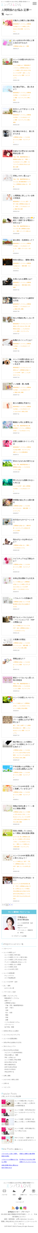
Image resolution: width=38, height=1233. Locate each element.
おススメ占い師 (17, 836)
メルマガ (4, 1194)
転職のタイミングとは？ (23, 340)
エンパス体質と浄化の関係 (20, 708)
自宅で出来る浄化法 (18, 893)
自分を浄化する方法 (24, 752)
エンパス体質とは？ (18, 65)
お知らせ (28, 231)
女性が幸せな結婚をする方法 (12, 1042)
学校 (18, 209)
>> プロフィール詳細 (19, 936)
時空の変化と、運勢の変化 (23, 260)
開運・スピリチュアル (21, 97)
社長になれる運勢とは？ (23, 279)
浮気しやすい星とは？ (22, 176)
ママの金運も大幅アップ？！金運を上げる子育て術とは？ (23, 719)
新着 (14, 1194)
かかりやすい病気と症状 (21, 411)
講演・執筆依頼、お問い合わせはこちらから (19, 1219)
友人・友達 (8, 1012)
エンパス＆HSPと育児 (11, 969)
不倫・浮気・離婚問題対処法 (20, 157)
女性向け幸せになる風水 (11, 1031)
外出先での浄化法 (9, 1069)
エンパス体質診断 (9, 973)
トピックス (22, 231)
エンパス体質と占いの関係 (12, 964)
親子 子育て (16, 725)
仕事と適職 (20, 309)
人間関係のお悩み (18, 46)
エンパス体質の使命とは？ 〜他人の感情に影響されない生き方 (23, 361)
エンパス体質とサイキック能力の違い (16, 957)
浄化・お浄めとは (9, 1057)
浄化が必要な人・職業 (11, 1055)
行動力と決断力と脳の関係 (23, 20)
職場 (16, 209)
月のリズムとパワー (10, 1046)
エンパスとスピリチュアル (12, 1034)
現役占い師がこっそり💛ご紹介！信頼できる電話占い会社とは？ (24, 220)
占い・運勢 (26, 46)
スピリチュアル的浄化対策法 (20, 883)
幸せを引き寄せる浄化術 (11, 1050)
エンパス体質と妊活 (10, 967)
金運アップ (24, 725)
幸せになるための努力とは (23, 461)
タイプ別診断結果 (9, 978)
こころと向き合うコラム (23, 430)
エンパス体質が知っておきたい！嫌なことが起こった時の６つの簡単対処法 (25, 1103)
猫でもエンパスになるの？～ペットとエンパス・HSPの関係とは (23, 619)
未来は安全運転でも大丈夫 (23, 578)
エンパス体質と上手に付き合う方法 (15, 959)
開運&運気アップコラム (19, 24)
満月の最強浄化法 (9, 1064)
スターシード (8, 948)
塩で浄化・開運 (9, 1027)
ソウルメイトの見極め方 (23, 598)
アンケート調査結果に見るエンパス (15, 962)
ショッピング (20, 1202)
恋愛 (17, 167)
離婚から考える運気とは (23, 422)
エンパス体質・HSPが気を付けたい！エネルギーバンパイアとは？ (25, 1112)
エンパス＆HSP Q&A (19, 73)
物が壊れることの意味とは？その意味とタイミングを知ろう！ (23, 744)
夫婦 (17, 204)
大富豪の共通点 (19, 639)
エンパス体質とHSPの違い (12, 955)
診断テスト (23, 1194)
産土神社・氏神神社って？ (23, 240)
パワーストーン (9, 1024)
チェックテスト (9, 975)
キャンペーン (34, 1194)
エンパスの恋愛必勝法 (22, 452)
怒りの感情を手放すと (22, 403)
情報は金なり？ (19, 659)
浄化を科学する (9, 1072)
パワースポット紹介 (10, 992)
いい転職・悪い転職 (21, 384)
